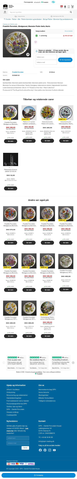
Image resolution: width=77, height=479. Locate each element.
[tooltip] (10, 123)
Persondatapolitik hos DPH (17, 404)
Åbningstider (43, 395)
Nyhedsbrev (12, 421)
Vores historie (43, 392)
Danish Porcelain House (11, 6)
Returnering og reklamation (17, 395)
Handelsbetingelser (14, 398)
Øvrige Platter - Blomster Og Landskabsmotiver (58, 19)
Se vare (10, 141)
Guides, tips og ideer (14, 406)
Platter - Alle (16, 19)
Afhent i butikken (13, 389)
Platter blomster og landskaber (31, 19)
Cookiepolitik (12, 415)
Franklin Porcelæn (17, 72)
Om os (41, 385)
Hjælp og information (16, 385)
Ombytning (11, 392)
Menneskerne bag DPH (47, 389)
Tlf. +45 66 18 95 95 (45, 437)
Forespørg (39, 475)
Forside (8, 19)
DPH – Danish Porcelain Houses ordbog (15, 411)
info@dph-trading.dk (46, 441)
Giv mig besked (66, 59)
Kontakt (42, 421)
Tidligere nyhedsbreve (46, 401)
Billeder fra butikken (46, 398)
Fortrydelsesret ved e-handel (18, 401)
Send (25, 448)
